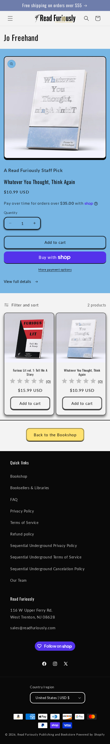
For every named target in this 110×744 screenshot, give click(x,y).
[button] (10, 18)
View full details (18, 281)
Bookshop (18, 476)
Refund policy (22, 534)
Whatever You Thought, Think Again (82, 372)
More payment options (55, 269)
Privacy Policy (22, 511)
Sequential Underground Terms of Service (45, 557)
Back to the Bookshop (55, 434)
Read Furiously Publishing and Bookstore (46, 734)
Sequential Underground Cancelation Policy (47, 569)
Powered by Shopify (90, 734)
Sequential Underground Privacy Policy (43, 545)
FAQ (14, 499)
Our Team (18, 580)
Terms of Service (24, 522)
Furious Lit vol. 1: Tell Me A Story (30, 372)
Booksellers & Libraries (29, 488)
